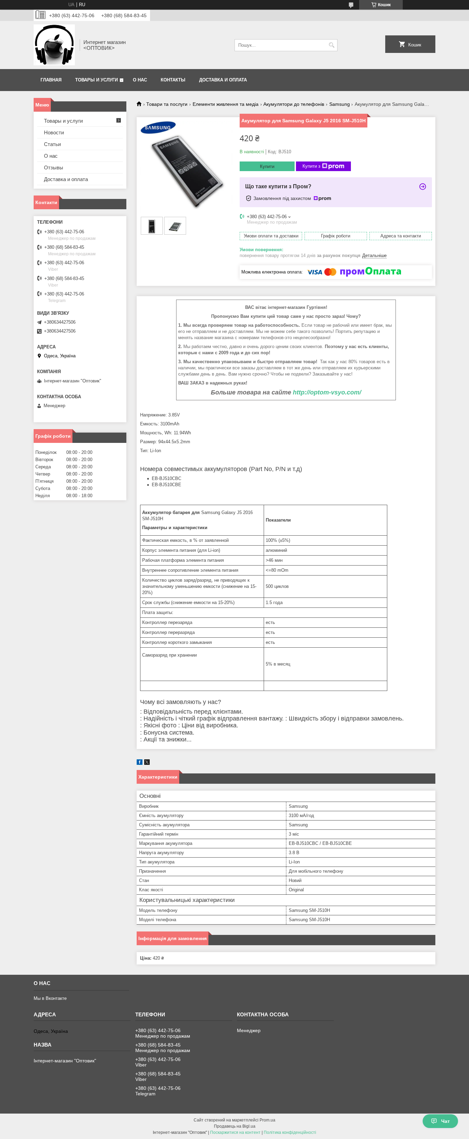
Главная (51, 79)
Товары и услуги (96, 79)
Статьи (52, 144)
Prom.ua (267, 1120)
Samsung (339, 104)
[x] (147, 763)
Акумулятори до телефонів (293, 104)
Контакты (173, 79)
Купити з (311, 166)
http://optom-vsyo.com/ (327, 392)
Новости (54, 132)
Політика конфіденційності (290, 1132)
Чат (445, 1121)
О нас (140, 79)
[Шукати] (331, 45)
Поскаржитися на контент (235, 1132)
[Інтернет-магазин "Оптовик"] (54, 45)
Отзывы (53, 167)
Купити (267, 166)
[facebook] (139, 763)
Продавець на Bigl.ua (234, 1126)
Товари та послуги (166, 104)
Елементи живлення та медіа (226, 104)
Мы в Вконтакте (50, 998)
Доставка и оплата (223, 79)
